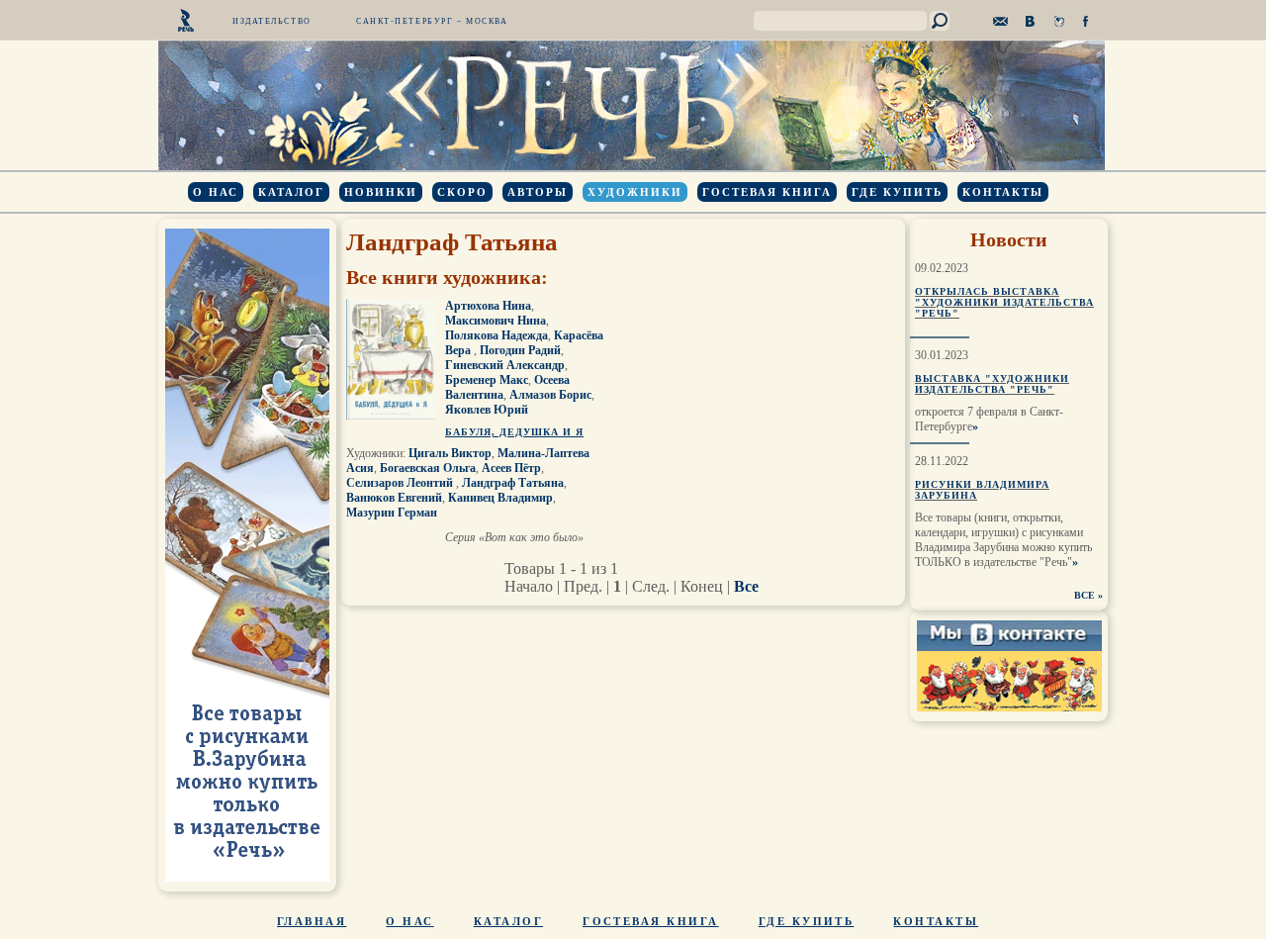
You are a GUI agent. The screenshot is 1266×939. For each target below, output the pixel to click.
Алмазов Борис (550, 395)
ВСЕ (1084, 595)
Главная (311, 921)
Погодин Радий (520, 350)
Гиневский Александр (505, 365)
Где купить (897, 192)
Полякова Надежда (496, 335)
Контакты (1002, 192)
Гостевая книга (767, 192)
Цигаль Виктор (450, 453)
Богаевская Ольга (428, 468)
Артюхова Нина (488, 306)
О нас (215, 192)
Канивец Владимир (500, 498)
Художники (635, 192)
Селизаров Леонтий (401, 483)
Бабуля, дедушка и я (514, 431)
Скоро (462, 192)
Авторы (537, 192)
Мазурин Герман (391, 512)
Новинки (380, 192)
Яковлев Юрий (486, 410)
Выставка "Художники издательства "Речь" (992, 384)
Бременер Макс (486, 380)
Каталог (291, 192)
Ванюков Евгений (394, 498)
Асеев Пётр (511, 468)
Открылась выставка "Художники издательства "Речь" (1004, 302)
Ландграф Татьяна (513, 483)
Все (746, 586)
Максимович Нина (495, 321)
